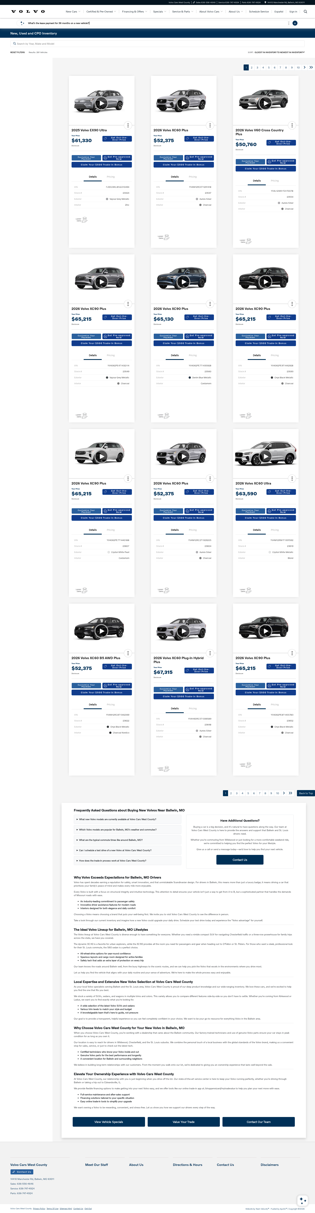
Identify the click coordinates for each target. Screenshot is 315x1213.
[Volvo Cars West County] (28, 11)
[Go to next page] (305, 67)
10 (298, 67)
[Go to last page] (311, 67)
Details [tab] (93, 176)
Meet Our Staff (96, 1165)
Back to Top (306, 793)
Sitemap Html (66, 1208)
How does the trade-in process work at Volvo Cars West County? (112, 860)
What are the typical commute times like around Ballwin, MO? (111, 839)
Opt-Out (88, 1208)
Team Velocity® (262, 1209)
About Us (136, 1165)
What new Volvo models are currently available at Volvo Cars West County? (117, 819)
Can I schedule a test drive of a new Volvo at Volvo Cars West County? (115, 850)
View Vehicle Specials (108, 1122)
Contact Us (240, 859)
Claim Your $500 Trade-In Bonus (102, 164)
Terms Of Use (52, 1208)
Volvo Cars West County (21, 1208)
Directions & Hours (187, 1165)
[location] (265, 2)
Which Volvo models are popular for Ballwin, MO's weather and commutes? (118, 829)
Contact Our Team (259, 1122)
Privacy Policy (39, 1208)
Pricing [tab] (111, 176)
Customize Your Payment (86, 158)
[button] (128, 125)
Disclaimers (270, 1165)
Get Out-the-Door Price (119, 138)
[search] (305, 12)
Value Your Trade (184, 1122)
